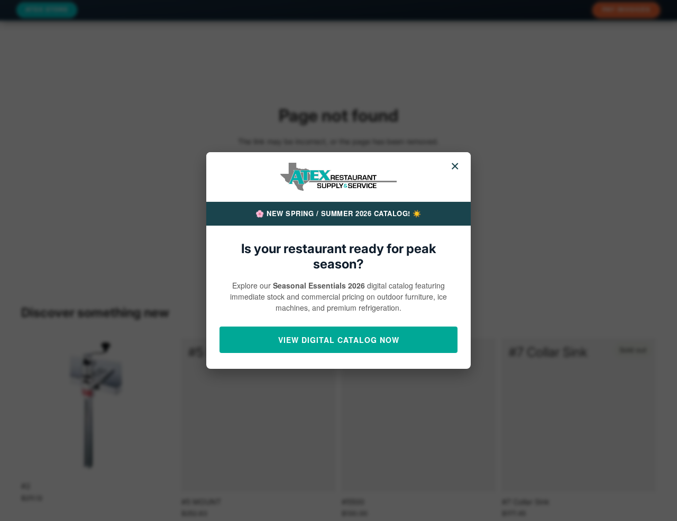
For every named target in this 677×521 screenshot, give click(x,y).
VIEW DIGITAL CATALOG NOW (338, 339)
